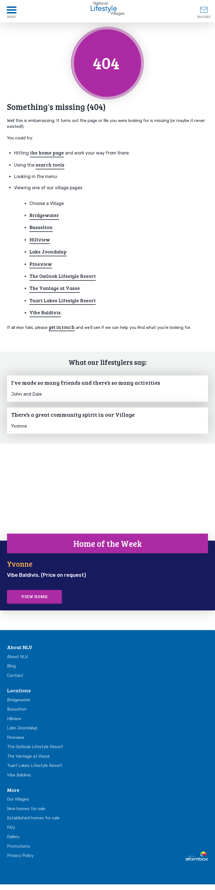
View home (34, 596)
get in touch (62, 327)
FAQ (11, 827)
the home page (47, 152)
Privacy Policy (20, 855)
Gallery (13, 836)
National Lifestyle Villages (107, 9)
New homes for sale (26, 808)
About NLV (17, 656)
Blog (11, 665)
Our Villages (18, 799)
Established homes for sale (33, 817)
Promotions (18, 846)
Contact (15, 675)
